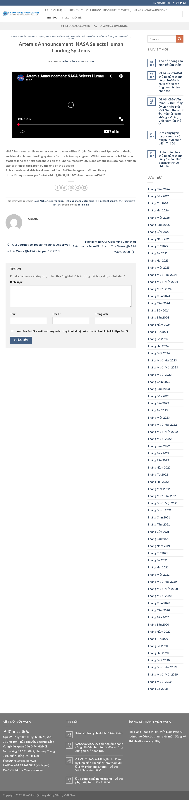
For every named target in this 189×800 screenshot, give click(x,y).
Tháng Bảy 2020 (158, 617)
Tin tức (52, 17)
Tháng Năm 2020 (158, 631)
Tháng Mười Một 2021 (162, 503)
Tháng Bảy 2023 (158, 396)
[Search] (46, 10)
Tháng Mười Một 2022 (162, 431)
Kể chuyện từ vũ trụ (117, 10)
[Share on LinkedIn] (84, 188)
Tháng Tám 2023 (158, 388)
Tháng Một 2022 (158, 489)
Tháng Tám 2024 (158, 303)
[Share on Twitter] (64, 188)
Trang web (101, 314)
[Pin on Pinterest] (78, 188)
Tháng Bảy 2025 (158, 231)
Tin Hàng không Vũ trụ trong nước (108, 36)
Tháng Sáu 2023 (158, 403)
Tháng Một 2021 (158, 574)
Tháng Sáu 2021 (158, 538)
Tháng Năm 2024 (158, 324)
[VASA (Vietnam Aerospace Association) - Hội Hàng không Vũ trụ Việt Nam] (21, 14)
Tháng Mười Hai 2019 (162, 667)
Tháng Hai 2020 (158, 653)
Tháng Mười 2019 (159, 681)
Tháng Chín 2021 (158, 517)
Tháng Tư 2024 (157, 331)
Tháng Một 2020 (158, 660)
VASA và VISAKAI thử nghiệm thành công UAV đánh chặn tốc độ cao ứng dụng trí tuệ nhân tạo (171, 81)
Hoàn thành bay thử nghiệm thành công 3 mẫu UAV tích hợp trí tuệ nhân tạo (171, 159)
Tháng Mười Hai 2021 (162, 496)
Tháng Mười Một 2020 (162, 588)
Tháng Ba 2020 (157, 646)
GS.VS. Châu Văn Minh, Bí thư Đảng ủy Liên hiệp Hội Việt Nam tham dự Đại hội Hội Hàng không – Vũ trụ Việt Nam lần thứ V (171, 111)
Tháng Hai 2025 (158, 260)
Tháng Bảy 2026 (158, 196)
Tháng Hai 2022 (158, 481)
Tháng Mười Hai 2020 (162, 581)
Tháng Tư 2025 (157, 246)
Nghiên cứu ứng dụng (31, 36)
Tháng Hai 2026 (158, 210)
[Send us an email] (184, 3)
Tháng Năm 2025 (158, 239)
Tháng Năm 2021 (158, 546)
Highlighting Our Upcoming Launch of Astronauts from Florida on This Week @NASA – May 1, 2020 (104, 247)
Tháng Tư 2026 (157, 203)
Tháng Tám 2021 (158, 524)
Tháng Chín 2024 (158, 296)
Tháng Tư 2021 (157, 553)
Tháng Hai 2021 (158, 567)
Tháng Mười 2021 (159, 510)
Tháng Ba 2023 (157, 410)
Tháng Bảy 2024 (158, 310)
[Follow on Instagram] (177, 3)
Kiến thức (76, 10)
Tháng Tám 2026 (158, 189)
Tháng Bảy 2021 (158, 531)
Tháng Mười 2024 (159, 289)
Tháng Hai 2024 (158, 346)
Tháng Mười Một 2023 (162, 367)
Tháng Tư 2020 (157, 638)
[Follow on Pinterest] (23, 732)
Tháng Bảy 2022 (158, 453)
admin (90, 61)
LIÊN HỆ (77, 17)
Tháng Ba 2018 (157, 688)
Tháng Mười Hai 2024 (162, 274)
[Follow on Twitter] (181, 3)
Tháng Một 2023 (158, 417)
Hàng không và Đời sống (150, 10)
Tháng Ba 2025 (157, 253)
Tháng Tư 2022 (157, 474)
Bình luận (16, 282)
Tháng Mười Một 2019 (162, 674)
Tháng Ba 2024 (157, 339)
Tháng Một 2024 (158, 353)
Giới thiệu (57, 10)
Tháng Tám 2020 (158, 610)
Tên (13, 314)
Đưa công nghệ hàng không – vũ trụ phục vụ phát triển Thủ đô (170, 138)
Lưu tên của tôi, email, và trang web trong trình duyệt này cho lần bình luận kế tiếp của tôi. (72, 331)
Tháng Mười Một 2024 (162, 281)
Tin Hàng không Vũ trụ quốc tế (65, 36)
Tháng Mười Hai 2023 (162, 360)
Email (56, 314)
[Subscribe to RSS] (27, 732)
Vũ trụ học (93, 10)
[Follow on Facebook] (174, 3)
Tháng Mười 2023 (159, 374)
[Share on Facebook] (58, 188)
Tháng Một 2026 (158, 217)
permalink (83, 204)
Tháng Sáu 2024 (158, 317)
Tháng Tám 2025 (158, 224)
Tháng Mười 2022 (159, 438)
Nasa (14, 36)
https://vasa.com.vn (29, 770)
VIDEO (66, 17)
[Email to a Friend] (71, 188)
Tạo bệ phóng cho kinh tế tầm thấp (171, 62)
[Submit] (179, 39)
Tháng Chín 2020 (158, 603)
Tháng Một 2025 (158, 267)
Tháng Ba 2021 (157, 560)
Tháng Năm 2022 (158, 467)
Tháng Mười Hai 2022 (162, 424)
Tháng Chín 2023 (158, 381)
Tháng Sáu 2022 (158, 460)
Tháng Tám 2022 (158, 446)
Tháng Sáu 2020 (158, 624)
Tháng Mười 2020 (159, 595)
